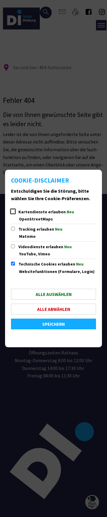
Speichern (53, 324)
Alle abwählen (53, 309)
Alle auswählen (54, 294)
